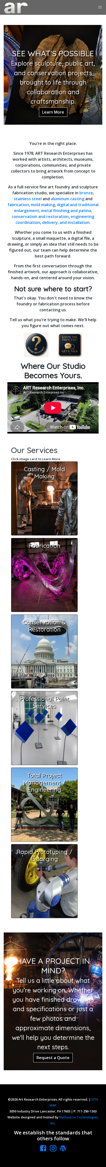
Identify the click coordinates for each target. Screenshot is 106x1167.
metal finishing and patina (66, 210)
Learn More (53, 112)
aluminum (60, 198)
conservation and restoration (40, 216)
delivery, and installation (65, 222)
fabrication (18, 204)
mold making (43, 204)
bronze (86, 193)
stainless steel (28, 198)
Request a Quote (53, 1057)
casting (77, 198)
